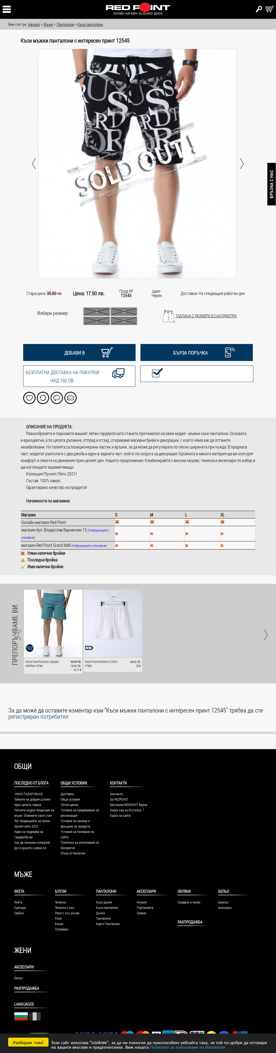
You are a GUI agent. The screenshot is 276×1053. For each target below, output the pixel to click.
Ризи (58, 918)
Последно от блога (31, 783)
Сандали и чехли (189, 902)
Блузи (60, 891)
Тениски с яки (64, 907)
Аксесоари (146, 891)
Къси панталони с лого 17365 (101, 664)
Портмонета (145, 907)
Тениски (60, 902)
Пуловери (61, 929)
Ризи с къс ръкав (67, 912)
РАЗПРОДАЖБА (190, 922)
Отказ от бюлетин (73, 853)
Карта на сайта (120, 815)
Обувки (184, 891)
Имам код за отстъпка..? (127, 810)
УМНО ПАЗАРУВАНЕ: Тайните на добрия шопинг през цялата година (32, 799)
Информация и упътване (89, 545)
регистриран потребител (38, 716)
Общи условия (70, 799)
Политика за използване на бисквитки (187, 1046)
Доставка (67, 793)
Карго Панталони (108, 923)
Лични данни (69, 804)
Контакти (116, 793)
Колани (142, 902)
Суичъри (20, 907)
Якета (19, 891)
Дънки (100, 912)
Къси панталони (107, 907)
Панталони (106, 891)
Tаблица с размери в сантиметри (206, 315)
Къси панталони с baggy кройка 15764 (42, 664)
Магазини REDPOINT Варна (128, 804)
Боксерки (225, 907)
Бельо (223, 891)
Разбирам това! (28, 1042)
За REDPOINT (119, 799)
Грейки (19, 912)
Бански (223, 902)
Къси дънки (104, 902)
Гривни (141, 912)
